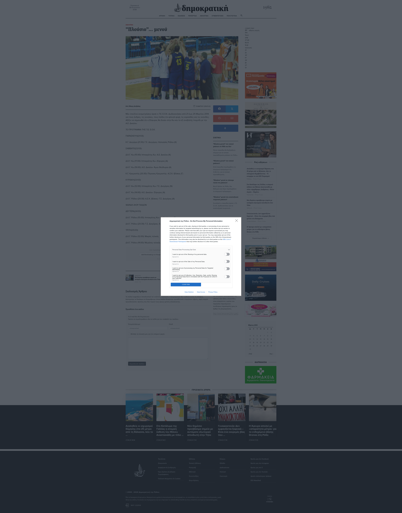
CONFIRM (186, 284)
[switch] (227, 254)
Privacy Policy (212, 292)
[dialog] (201, 256)
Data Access (201, 292)
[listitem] (201, 250)
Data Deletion (189, 292)
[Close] (237, 221)
